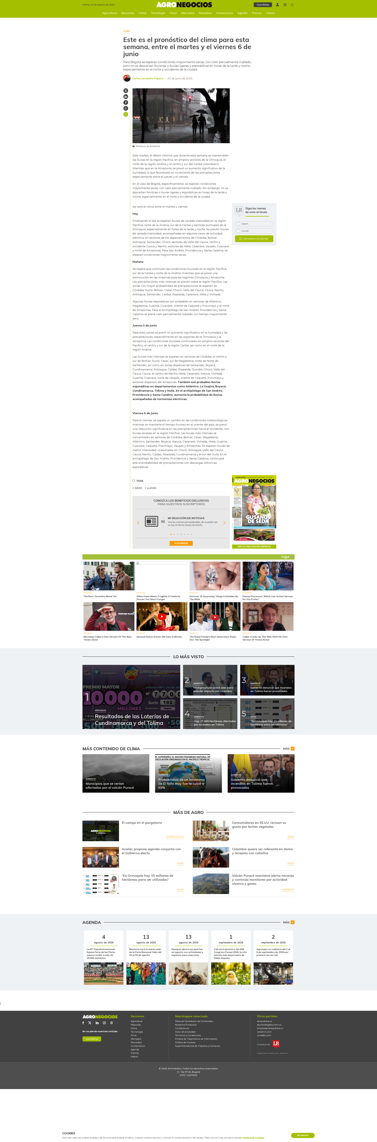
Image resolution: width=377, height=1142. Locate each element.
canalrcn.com (264, 1032)
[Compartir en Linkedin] (125, 96)
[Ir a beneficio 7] (191, 534)
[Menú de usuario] (277, 4)
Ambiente (288, 889)
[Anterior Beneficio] (138, 522)
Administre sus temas (255, 238)
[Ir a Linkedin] (97, 1022)
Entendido (303, 1135)
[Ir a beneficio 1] (171, 534)
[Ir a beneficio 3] (177, 534)
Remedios (205, 13)
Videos (270, 13)
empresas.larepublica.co (270, 1028)
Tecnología (158, 13)
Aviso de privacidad (185, 1032)
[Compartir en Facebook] (125, 102)
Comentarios (224, 13)
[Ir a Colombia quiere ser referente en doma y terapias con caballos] (211, 857)
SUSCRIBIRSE (181, 543)
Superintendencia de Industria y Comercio (197, 1046)
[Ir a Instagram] (104, 1022)
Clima (143, 13)
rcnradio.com (264, 1035)
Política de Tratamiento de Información (196, 1039)
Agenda (242, 13)
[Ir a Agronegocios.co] (100, 1016)
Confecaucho (175, 837)
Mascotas (127, 13)
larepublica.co (264, 1021)
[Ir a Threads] (111, 1022)
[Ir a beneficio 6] (187, 534)
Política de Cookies (185, 1042)
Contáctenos (182, 1028)
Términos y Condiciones (188, 1035)
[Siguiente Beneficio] (224, 522)
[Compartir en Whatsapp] (125, 108)
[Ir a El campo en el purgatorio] (100, 831)
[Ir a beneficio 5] (184, 534)
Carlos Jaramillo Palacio (147, 78)
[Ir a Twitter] (89, 1022)
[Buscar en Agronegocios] (292, 4)
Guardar (125, 114)
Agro (290, 837)
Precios (257, 13)
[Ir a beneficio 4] (181, 534)
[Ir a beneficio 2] (174, 534)
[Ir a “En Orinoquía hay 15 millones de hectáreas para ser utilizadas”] (100, 883)
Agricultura (109, 13)
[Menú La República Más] (285, 4)
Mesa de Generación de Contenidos (194, 1021)
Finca (173, 13)
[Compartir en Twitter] (125, 90)
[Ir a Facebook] (83, 1022)
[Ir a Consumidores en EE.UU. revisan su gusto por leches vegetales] (211, 831)
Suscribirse (92, 1038)
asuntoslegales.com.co (269, 1024)
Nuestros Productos (186, 1024)
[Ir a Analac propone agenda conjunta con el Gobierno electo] (100, 857)
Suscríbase (263, 4)
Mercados (187, 13)
